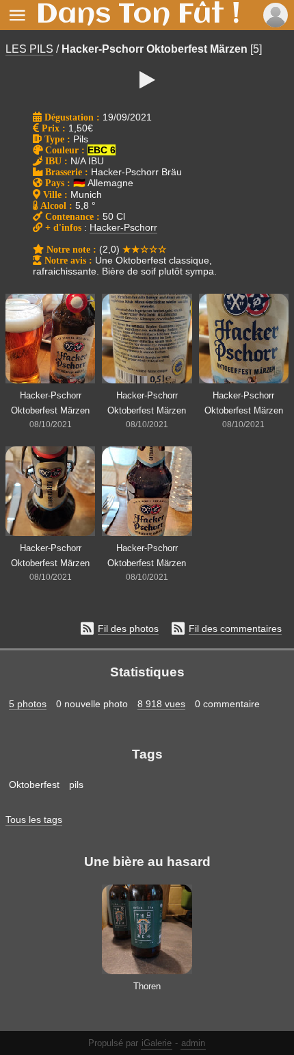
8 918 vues (161, 703)
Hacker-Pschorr (123, 227)
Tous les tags (33, 819)
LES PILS (29, 49)
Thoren (147, 986)
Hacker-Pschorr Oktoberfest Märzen (155, 49)
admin (193, 1043)
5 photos (27, 703)
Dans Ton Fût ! (138, 15)
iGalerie (157, 1043)
